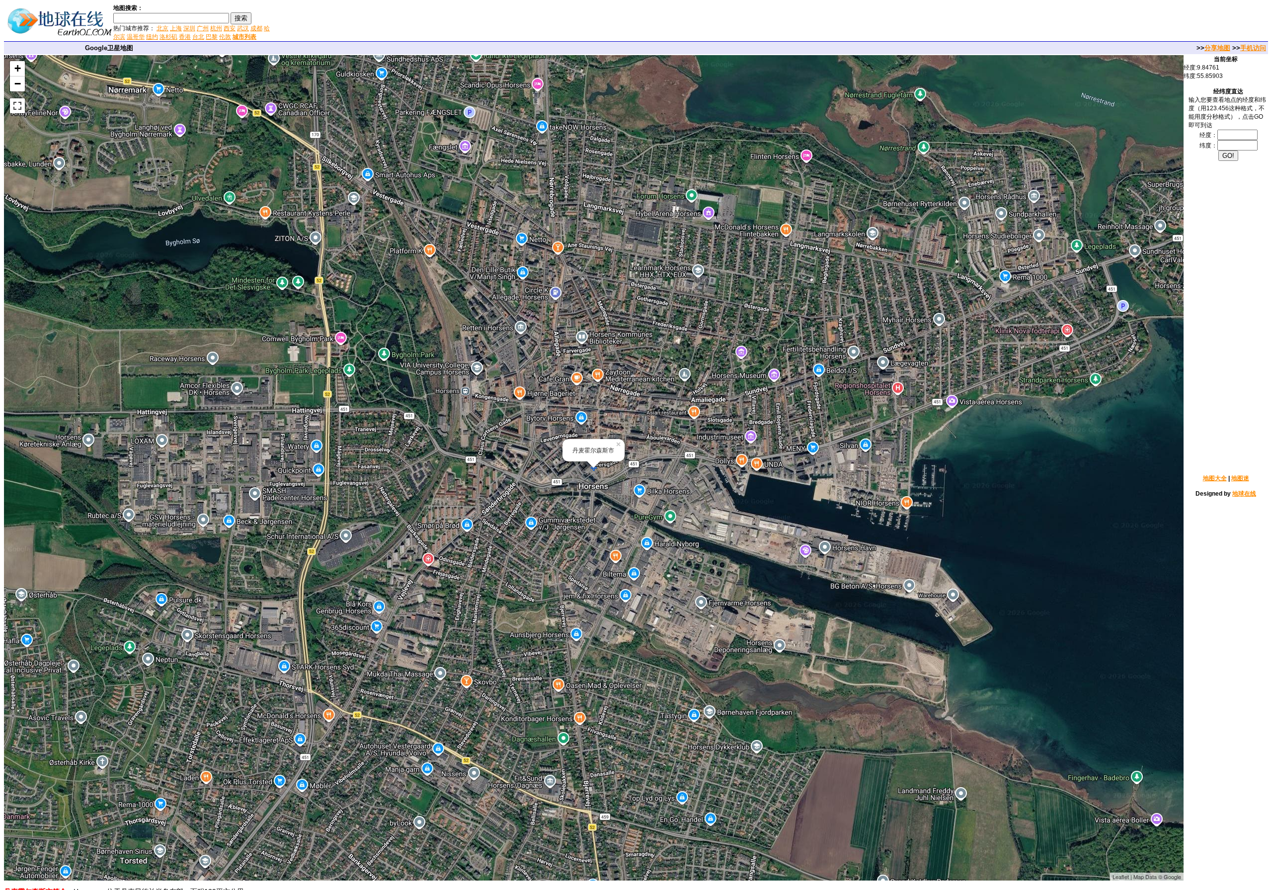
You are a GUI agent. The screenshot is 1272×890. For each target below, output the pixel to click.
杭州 (216, 28)
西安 (230, 28)
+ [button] (17, 68)
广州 (203, 28)
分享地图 (1217, 48)
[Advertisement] (392, 22)
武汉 (243, 28)
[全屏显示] (17, 105)
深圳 (189, 28)
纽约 (152, 36)
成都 (256, 28)
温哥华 (136, 36)
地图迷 (1240, 478)
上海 (176, 28)
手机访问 (1253, 48)
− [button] (17, 83)
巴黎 (212, 36)
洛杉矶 (168, 36)
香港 (185, 36)
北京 (162, 28)
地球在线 (1244, 493)
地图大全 (1215, 478)
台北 (198, 36)
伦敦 (225, 36)
